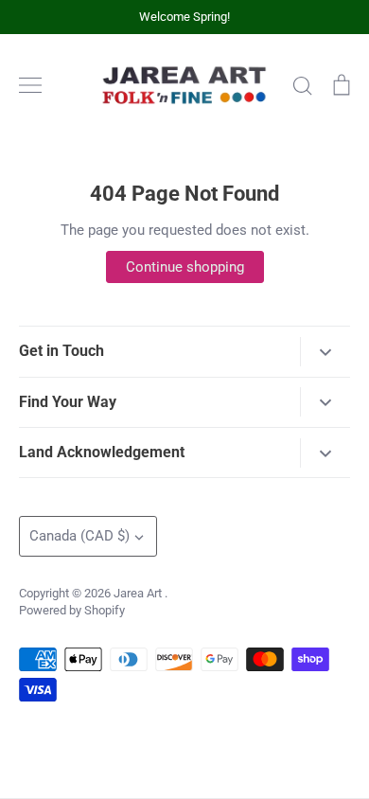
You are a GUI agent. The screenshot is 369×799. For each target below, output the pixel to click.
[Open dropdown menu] (325, 351)
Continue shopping (185, 266)
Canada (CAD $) (79, 535)
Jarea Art (139, 593)
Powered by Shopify (72, 610)
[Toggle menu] (30, 85)
